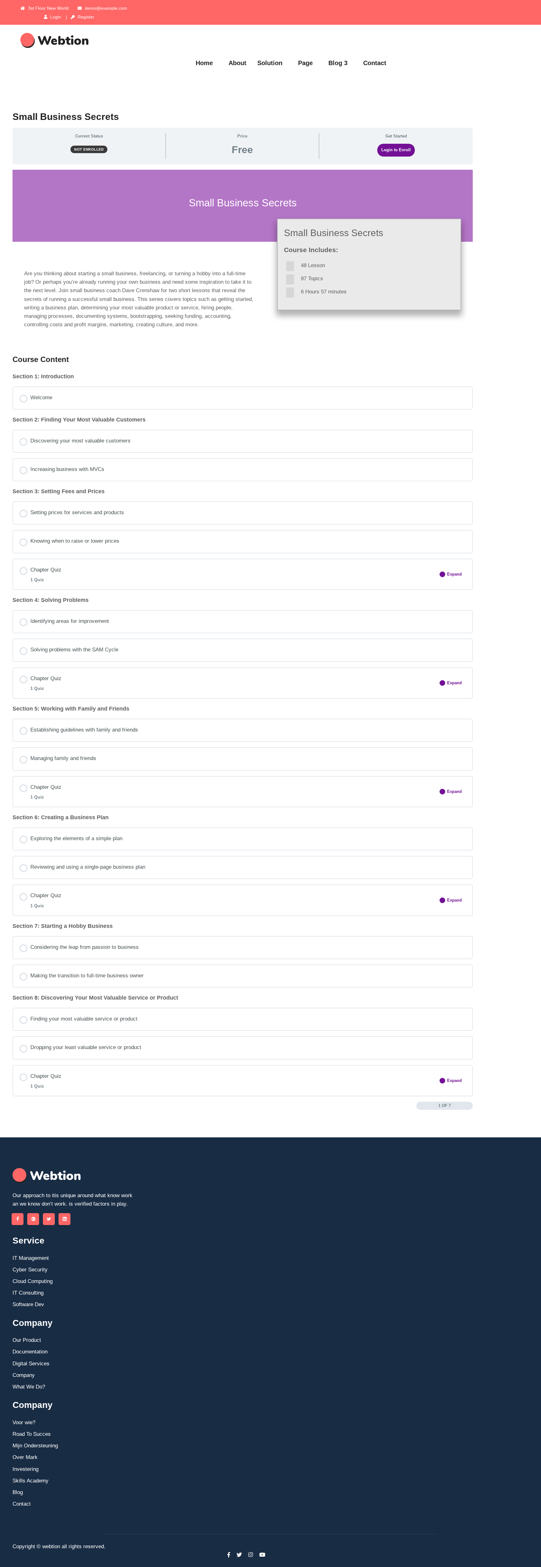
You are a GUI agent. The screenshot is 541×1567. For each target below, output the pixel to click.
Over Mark (25, 1457)
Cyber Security (30, 1270)
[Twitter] (49, 1219)
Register (85, 16)
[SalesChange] (78, 40)
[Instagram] (250, 1555)
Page (305, 62)
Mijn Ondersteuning (35, 1446)
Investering (26, 1469)
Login (55, 16)
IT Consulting (28, 1293)
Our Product (27, 1340)
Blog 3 (338, 62)
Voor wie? (24, 1422)
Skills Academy (31, 1481)
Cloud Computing (33, 1281)
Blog (18, 1492)
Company (24, 1375)
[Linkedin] (64, 1219)
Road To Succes (32, 1434)
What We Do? (29, 1387)
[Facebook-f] (229, 1555)
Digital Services (31, 1364)
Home (204, 62)
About (237, 62)
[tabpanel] (243, 257)
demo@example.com (106, 8)
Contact (374, 62)
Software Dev (28, 1304)
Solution (269, 62)
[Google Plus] (33, 1219)
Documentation (30, 1352)
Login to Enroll (396, 149)
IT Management (31, 1258)
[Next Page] (469, 1106)
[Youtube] (260, 1555)
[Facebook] (17, 1219)
